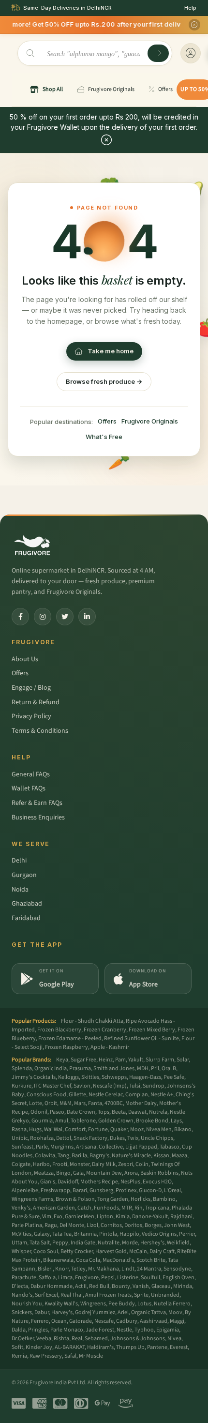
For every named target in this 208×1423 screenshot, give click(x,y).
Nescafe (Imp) (110, 1086)
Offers (107, 421)
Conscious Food (46, 1094)
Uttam (19, 1243)
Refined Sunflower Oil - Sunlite (141, 1038)
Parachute (24, 1277)
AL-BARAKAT (70, 1347)
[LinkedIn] (87, 616)
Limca (65, 1277)
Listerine (127, 1277)
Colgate (21, 1164)
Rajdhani (181, 1216)
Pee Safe (173, 1077)
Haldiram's (100, 1347)
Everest (179, 1347)
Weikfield (178, 1243)
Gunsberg (101, 1190)
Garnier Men (79, 1216)
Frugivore (87, 1277)
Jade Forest (100, 1330)
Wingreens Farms (32, 1199)
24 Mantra (149, 1269)
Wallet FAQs (28, 788)
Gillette (77, 1094)
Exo (58, 1216)
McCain (138, 1251)
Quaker (119, 1129)
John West (177, 1225)
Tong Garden (112, 1199)
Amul (61, 1121)
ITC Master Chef (52, 1086)
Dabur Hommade (51, 1286)
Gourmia (42, 1121)
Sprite (141, 1295)
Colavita (45, 1155)
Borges (153, 1225)
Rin (138, 1208)
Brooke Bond (152, 1121)
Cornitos (111, 1225)
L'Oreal (172, 1190)
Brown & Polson (75, 1199)
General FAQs (31, 774)
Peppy (60, 1243)
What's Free (104, 436)
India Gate (83, 1243)
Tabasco (169, 1147)
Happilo (129, 1234)
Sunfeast (22, 1147)
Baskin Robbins (159, 1173)
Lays (176, 1121)
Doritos (133, 1225)
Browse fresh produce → (104, 381)
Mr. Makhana (103, 1269)
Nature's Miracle (131, 1155)
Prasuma (80, 1068)
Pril (155, 1068)
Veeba (43, 1338)
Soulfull (150, 1277)
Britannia (85, 1234)
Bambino (164, 1199)
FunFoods (106, 1208)
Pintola (108, 1234)
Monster (79, 1164)
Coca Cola (88, 1260)
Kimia (123, 1216)
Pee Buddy (121, 1304)
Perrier (187, 1234)
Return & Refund (35, 702)
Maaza (179, 1155)
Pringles (38, 1330)
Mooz (137, 1129)
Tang (63, 1155)
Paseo (57, 1112)
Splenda (22, 1068)
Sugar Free (83, 1060)
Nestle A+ (161, 1094)
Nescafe (104, 1321)
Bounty (121, 1286)
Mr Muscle (91, 1356)
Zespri (125, 1164)
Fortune (98, 1129)
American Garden (54, 1208)
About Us (25, 659)
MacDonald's (118, 1260)
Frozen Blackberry (59, 1030)
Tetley (78, 1269)
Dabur (41, 1312)
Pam (120, 1060)
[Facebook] (20, 616)
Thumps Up (130, 1347)
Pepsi (108, 1277)
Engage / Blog (31, 688)
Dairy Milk (104, 1164)
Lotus (144, 1304)
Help (190, 7)
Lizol (92, 1225)
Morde (130, 1243)
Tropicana (157, 1208)
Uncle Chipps (157, 1138)
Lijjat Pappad (141, 1147)
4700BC (113, 1103)
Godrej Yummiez (95, 1312)
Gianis (47, 1182)
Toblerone (83, 1121)
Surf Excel (46, 1295)
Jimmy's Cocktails (34, 1077)
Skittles (90, 1077)
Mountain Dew (104, 1173)
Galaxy (42, 1234)
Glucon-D (150, 1190)
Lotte (35, 1103)
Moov (175, 1312)
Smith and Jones (113, 1068)
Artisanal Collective (99, 1147)
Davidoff (68, 1182)
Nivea (174, 1338)
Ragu (51, 1225)
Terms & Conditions (40, 731)
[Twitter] (65, 616)
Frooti (59, 1164)
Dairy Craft (162, 1251)
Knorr (62, 1269)
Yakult (135, 1060)
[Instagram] (42, 616)
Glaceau (161, 1286)
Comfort (75, 1129)
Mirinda (182, 1286)
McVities (21, 1234)
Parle (42, 1147)
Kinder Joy (39, 1347)
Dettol (63, 1138)
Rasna (19, 1129)
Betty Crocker (76, 1251)
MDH (143, 1068)
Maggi (177, 1321)
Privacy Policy (31, 716)
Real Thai (71, 1295)
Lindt (127, 1269)
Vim (46, 1216)
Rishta (61, 1338)
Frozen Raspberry (66, 1047)
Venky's (21, 1208)
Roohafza (42, 1138)
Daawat (137, 1112)
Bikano (183, 1129)
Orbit (51, 1103)
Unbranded (165, 1295)
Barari (80, 1190)
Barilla (79, 1155)
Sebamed (96, 1338)
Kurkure (21, 1086)
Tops (103, 1112)
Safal (70, 1356)
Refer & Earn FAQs (37, 803)
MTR (126, 1208)
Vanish (141, 1286)
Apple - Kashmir (109, 1047)
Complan (136, 1094)
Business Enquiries (38, 817)
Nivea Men (159, 1129)
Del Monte (71, 1225)
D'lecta (20, 1286)
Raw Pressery (46, 1356)
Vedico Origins (159, 1234)
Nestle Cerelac (106, 1094)
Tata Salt (40, 1243)
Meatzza (44, 1173)
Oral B (169, 1068)
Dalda (19, 1330)
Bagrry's (99, 1155)
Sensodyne (177, 1269)
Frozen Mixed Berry (152, 1030)
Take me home (111, 351)
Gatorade (80, 1321)
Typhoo (144, 1330)
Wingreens (93, 1304)
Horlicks (140, 1199)
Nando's (22, 1295)
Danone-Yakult (150, 1216)
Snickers (22, 1312)
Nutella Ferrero (172, 1304)
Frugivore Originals (149, 421)
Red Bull (99, 1286)
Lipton (105, 1216)
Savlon (82, 1086)
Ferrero (40, 1321)
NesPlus (130, 1182)
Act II (81, 1286)
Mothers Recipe (99, 1182)
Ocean (59, 1321)
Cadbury (126, 1321)
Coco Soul (45, 1251)
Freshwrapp (55, 1190)
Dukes (117, 1138)
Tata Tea (62, 1234)
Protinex (126, 1190)
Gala (78, 1173)
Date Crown (81, 1112)
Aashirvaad (153, 1321)
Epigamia (167, 1330)
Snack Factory (90, 1138)
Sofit (17, 1347)
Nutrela (158, 1112)
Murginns (62, 1147)
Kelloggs (68, 1077)
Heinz (106, 1060)
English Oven (178, 1277)
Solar (183, 1060)
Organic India (50, 1068)
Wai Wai (53, 1129)
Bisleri (45, 1269)
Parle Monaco (66, 1330)
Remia (19, 1356)
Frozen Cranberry (105, 1030)
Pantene (157, 1347)
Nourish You (27, 1304)
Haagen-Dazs (145, 1077)
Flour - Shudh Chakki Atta (92, 1021)
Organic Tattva (148, 1312)
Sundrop (153, 1086)
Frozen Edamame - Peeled (70, 1038)
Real (77, 1338)
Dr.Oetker (23, 1338)
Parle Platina (27, 1225)
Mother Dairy (141, 1103)
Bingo (63, 1173)
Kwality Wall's (61, 1304)
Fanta (95, 1103)
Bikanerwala (58, 1260)
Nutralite (108, 1243)
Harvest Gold (111, 1251)
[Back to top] (185, 1410)
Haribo (41, 1164)
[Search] (158, 53)
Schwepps (114, 1077)
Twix (132, 1138)
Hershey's (152, 1243)
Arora (131, 1173)
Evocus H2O (157, 1182)
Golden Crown (116, 1121)
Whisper (21, 1251)
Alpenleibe (25, 1190)
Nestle (124, 1330)
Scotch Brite (150, 1260)
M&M (65, 1103)
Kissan (161, 1155)
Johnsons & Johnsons (137, 1338)
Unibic (20, 1138)
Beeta (119, 1112)
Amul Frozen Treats (108, 1295)
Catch (84, 1208)
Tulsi (134, 1086)
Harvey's (62, 1312)
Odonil (38, 1112)
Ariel (123, 1312)
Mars (80, 1103)
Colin (142, 1164)
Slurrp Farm (160, 1060)
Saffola (47, 1277)
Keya (62, 1060)
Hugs (35, 1129)
